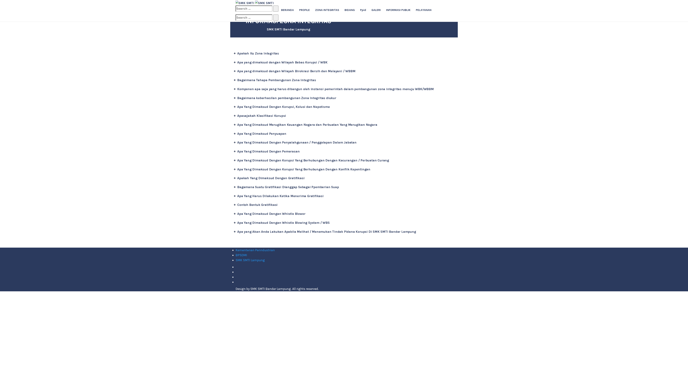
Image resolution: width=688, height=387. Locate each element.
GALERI (376, 10)
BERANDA (287, 10)
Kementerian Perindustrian (255, 250)
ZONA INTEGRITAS (327, 10)
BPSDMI (241, 255)
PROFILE (304, 10)
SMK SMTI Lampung (250, 260)
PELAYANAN (423, 10)
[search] (254, 9)
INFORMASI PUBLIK (398, 10)
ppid (363, 10)
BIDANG (350, 10)
